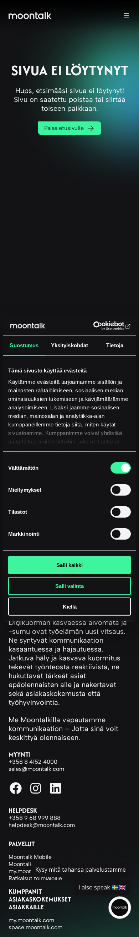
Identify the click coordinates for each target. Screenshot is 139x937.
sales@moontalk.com (36, 769)
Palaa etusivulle (64, 128)
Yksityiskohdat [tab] (69, 345)
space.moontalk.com (35, 927)
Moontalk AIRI (26, 864)
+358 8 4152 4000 (33, 761)
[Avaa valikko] (126, 15)
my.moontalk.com (31, 920)
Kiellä (70, 607)
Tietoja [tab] (114, 345)
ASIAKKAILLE (26, 907)
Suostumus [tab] (24, 345)
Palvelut (22, 844)
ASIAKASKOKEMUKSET (40, 899)
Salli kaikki (69, 565)
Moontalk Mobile (30, 857)
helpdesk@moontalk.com (42, 825)
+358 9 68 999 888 (35, 818)
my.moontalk (25, 871)
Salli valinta (69, 586)
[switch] (120, 490)
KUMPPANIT (25, 891)
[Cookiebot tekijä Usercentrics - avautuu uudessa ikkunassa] (100, 325)
